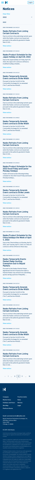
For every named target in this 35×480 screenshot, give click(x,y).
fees (15, 454)
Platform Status (8, 408)
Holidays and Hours (9, 402)
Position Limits (22, 397)
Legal (19, 405)
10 (18, 376)
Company (6, 397)
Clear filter (6, 14)
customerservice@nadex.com (16, 416)
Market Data (7, 399)
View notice (7, 46)
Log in (30, 2)
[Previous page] (5, 376)
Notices (20, 402)
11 (22, 376)
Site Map (5, 405)
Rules (19, 399)
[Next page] (17, 378)
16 (29, 376)
